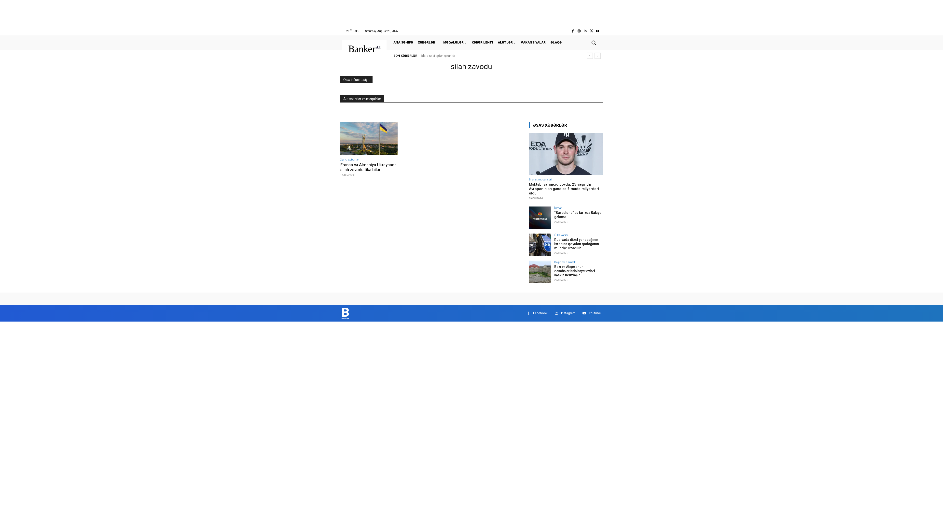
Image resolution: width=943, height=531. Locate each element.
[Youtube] (598, 31)
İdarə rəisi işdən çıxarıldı (438, 56)
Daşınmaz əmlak (565, 262)
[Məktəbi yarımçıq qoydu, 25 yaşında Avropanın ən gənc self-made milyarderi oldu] (566, 154)
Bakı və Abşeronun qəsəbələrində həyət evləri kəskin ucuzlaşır (574, 271)
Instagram (568, 313)
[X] (591, 31)
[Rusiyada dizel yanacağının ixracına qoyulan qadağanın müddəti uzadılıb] (540, 245)
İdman (558, 207)
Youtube (595, 313)
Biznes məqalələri (540, 179)
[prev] (590, 56)
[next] (598, 56)
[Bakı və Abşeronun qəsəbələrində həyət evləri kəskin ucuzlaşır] (540, 272)
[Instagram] (579, 31)
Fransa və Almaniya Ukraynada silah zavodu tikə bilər (368, 167)
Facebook (540, 313)
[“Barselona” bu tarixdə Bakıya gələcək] (540, 217)
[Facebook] (573, 31)
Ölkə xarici (561, 235)
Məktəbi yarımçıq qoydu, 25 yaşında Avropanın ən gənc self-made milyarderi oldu (564, 188)
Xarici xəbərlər (349, 159)
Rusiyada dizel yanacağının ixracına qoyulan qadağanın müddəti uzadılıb (576, 244)
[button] (593, 42)
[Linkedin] (585, 31)
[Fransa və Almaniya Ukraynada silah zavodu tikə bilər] (369, 138)
